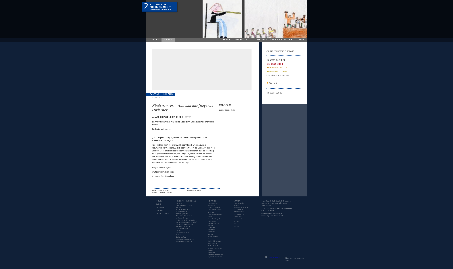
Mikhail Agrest (165, 167)
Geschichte (211, 231)
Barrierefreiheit (161, 213)
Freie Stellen (211, 229)
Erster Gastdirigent (214, 219)
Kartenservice (238, 217)
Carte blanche (180, 235)
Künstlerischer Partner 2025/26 (215, 216)
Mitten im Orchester (182, 233)
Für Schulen (211, 252)
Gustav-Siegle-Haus (227, 110)
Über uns (239, 40)
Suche (302, 40)
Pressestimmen (213, 203)
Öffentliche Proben (182, 228)
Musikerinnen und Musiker (213, 224)
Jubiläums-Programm (278, 75)
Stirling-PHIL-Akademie (215, 241)
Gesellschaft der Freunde (213, 238)
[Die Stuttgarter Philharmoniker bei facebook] (158, 219)
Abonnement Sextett (278, 68)
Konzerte (168, 40)
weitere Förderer (213, 245)
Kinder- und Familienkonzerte (185, 220)
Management (212, 221)
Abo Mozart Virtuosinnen (184, 216)
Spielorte (236, 221)
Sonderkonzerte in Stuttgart (185, 224)
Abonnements (238, 219)
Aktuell (155, 40)
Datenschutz (161, 210)
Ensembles (211, 227)
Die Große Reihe (275, 64)
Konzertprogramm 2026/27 (186, 201)
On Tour (178, 231)
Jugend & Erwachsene (215, 257)
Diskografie (211, 205)
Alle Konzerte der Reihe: (161, 192)
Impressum (160, 207)
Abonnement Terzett (278, 72)
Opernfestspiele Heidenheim (185, 239)
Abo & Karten (261, 40)
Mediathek (228, 40)
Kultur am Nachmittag (183, 226)
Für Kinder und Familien (215, 255)
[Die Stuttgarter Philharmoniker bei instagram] (163, 219)
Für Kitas (210, 250)
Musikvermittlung (278, 40)
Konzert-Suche (274, 93)
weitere (273, 83)
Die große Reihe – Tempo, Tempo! (184, 206)
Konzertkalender (276, 60)
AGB (235, 223)
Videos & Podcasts (214, 207)
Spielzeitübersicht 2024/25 (280, 51)
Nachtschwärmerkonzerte (184, 241)
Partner (249, 40)
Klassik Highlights (182, 214)
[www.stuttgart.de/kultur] (274, 261)
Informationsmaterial (214, 209)
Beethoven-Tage (181, 237)
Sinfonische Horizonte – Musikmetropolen (183, 210)
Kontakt (293, 40)
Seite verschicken (193, 190)
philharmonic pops (182, 218)
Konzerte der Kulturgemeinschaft (186, 222)
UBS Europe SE (212, 243)
